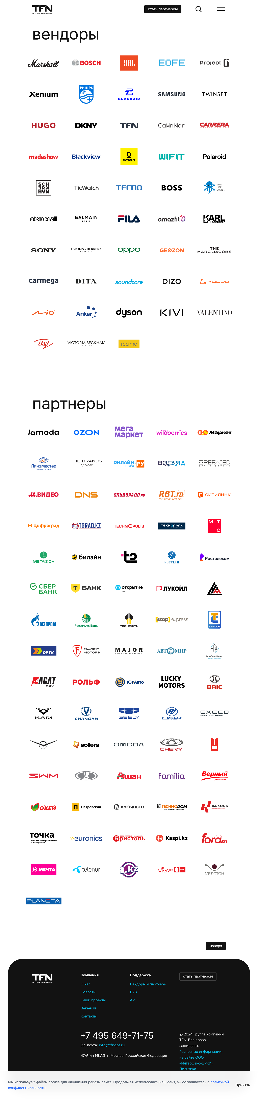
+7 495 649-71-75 (117, 1035)
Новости (88, 992)
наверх (216, 946)
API (133, 1000)
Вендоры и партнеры (148, 984)
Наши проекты (93, 1000)
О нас (86, 984)
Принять (242, 1085)
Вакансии (89, 1008)
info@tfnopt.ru (112, 1045)
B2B (133, 992)
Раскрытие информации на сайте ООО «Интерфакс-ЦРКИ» (200, 1057)
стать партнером (163, 9)
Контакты (89, 1016)
